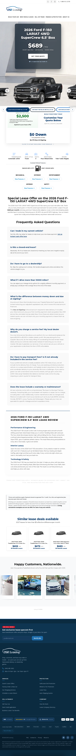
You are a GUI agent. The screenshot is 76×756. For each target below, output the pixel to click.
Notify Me (37, 638)
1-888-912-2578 (65, 1)
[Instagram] (68, 737)
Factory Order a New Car (9, 687)
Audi (50, 727)
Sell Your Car (6, 704)
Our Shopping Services (9, 690)
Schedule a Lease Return (9, 693)
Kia (70, 727)
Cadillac (64, 727)
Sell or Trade (40, 17)
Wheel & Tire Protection (47, 687)
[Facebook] (63, 737)
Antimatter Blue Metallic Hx (42, 109)
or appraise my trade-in (39, 61)
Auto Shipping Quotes (46, 693)
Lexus (43, 727)
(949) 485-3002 (9, 668)
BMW (28, 727)
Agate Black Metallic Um (17, 109)
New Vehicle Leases (27, 17)
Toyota (57, 727)
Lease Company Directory (47, 707)
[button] (53, 119)
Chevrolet (36, 727)
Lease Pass (43, 690)
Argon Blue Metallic (66, 109)
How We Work (44, 704)
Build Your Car (13, 17)
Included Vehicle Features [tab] (38, 163)
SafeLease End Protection (47, 683)
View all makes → (8, 731)
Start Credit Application (9, 707)
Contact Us (33, 737)
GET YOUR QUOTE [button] (38, 56)
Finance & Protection (54, 17)
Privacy (40, 737)
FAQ (27, 737)
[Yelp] (72, 737)
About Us (66, 17)
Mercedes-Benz (19, 727)
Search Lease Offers (8, 683)
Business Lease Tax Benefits (11, 710)
